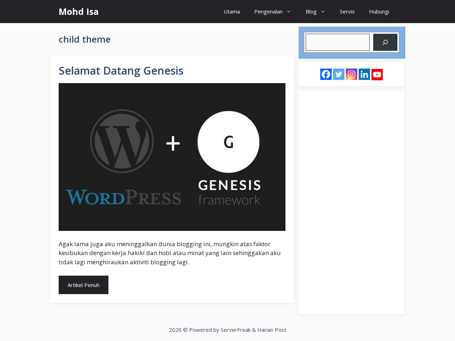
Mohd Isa (79, 11)
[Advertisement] (351, 202)
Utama (232, 11)
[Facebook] (326, 74)
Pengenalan (268, 11)
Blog (311, 11)
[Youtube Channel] (377, 74)
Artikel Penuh (84, 284)
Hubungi (379, 11)
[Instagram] (351, 74)
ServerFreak (236, 329)
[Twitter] (338, 74)
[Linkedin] (364, 74)
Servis (347, 11)
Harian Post (272, 329)
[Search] (385, 42)
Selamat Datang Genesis (121, 70)
